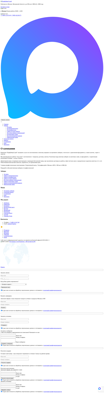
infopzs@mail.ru (12, 224)
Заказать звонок (5, 119)
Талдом (6, 214)
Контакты (6, 144)
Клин (5, 237)
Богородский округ (9, 207)
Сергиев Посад (8, 213)
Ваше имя (18, 335)
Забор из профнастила (10, 177)
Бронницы (7, 211)
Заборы (6, 125)
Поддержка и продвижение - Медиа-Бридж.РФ (22, 241)
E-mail (17, 376)
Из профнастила (11, 130)
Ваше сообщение (20, 342)
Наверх (3, 267)
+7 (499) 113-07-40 (6, 15)
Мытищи (6, 231)
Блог (5, 143)
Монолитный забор (12, 137)
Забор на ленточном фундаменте (13, 183)
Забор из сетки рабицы (13, 131)
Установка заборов (9, 190)
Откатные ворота (8, 138)
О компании (7, 141)
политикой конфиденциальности (52, 290)
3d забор (9, 127)
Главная (6, 124)
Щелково (6, 233)
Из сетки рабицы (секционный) (16, 133)
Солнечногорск (8, 236)
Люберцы (6, 203)
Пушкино (6, 230)
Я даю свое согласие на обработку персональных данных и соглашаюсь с (32, 345)
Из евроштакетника (12, 128)
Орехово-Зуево (8, 216)
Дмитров (6, 234)
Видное (6, 208)
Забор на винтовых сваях (11, 181)
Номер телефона (20, 337)
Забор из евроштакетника (11, 175)
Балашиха (6, 205)
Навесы (6, 140)
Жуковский (7, 210)
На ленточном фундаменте (14, 136)
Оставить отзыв (5, 7)
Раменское (7, 204)
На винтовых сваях (12, 134)
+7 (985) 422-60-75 (16, 15)
